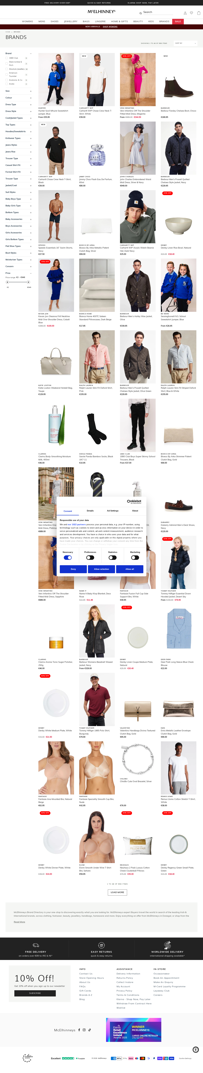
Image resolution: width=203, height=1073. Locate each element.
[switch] (90, 557)
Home (8, 32)
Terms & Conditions (128, 994)
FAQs (82, 986)
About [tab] (135, 511)
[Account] (185, 14)
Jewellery (70, 22)
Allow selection (101, 569)
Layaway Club (162, 990)
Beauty (138, 22)
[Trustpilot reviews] (68, 1058)
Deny (73, 569)
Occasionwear (162, 973)
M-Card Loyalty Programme (169, 986)
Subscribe (35, 993)
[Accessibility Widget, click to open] (196, 1050)
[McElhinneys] (101, 12)
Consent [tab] (68, 511)
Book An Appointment (166, 977)
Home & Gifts (119, 22)
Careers (158, 994)
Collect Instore (125, 982)
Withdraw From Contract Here (134, 1003)
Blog (82, 999)
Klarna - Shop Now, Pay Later (134, 999)
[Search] (140, 12)
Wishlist (121, 1007)
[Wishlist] (191, 14)
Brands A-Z (85, 994)
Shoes (55, 22)
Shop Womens (110, 27)
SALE (178, 22)
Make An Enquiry (163, 982)
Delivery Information (128, 973)
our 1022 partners (77, 524)
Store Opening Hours (91, 977)
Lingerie (100, 22)
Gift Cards (85, 990)
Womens (27, 22)
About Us (84, 982)
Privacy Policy (124, 990)
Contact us (85, 973)
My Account (123, 986)
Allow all (130, 569)
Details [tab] (90, 511)
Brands (164, 22)
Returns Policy (125, 977)
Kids (151, 22)
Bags (86, 22)
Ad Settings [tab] (112, 511)
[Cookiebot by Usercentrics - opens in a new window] (131, 502)
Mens (42, 22)
